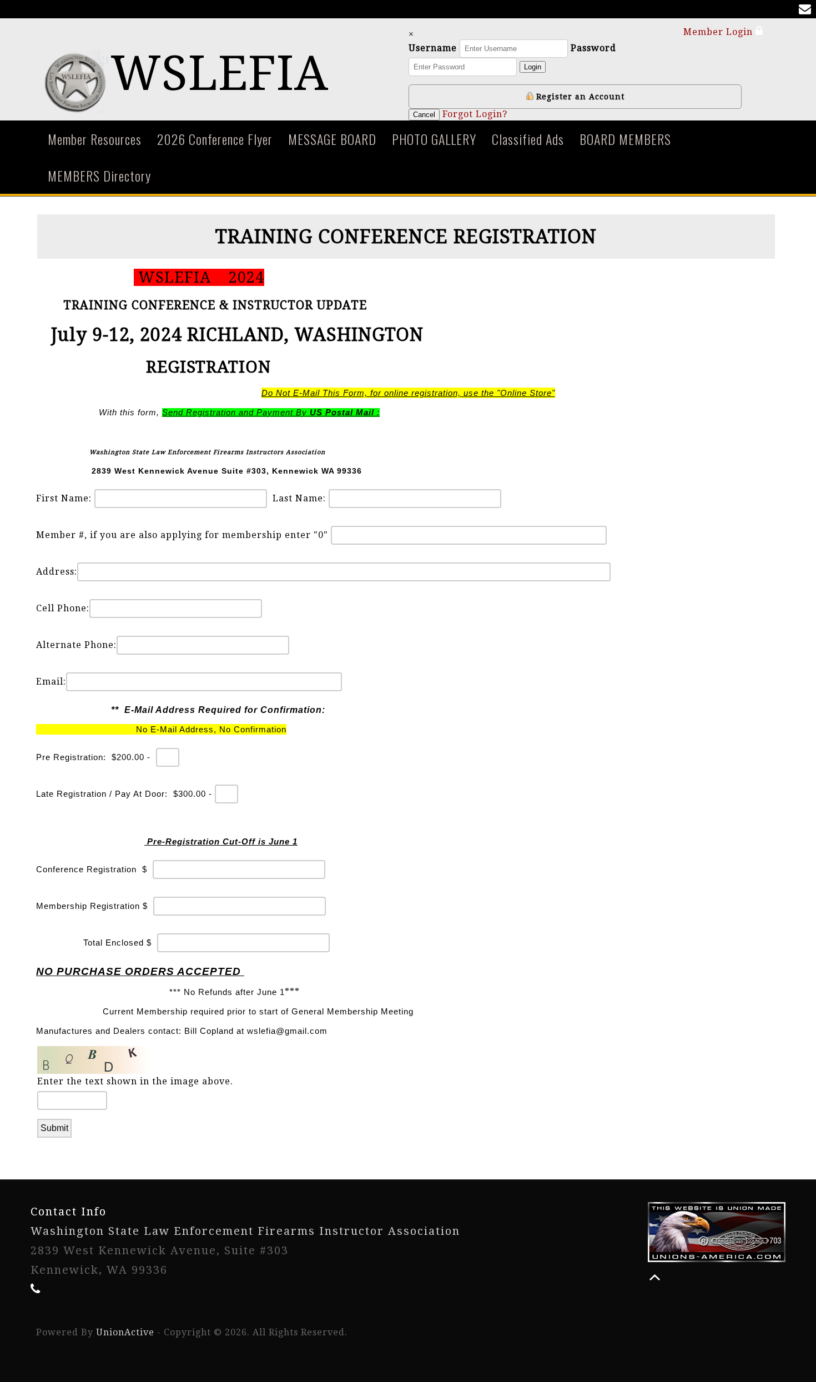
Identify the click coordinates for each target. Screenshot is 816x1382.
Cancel (424, 114)
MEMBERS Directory (99, 175)
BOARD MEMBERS (625, 139)
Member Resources (95, 139)
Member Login (719, 32)
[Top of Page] (655, 1277)
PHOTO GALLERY (434, 139)
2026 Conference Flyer (215, 139)
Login (532, 67)
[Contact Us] (807, 10)
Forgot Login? (474, 114)
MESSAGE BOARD (332, 139)
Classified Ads (528, 139)
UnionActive (125, 1332)
